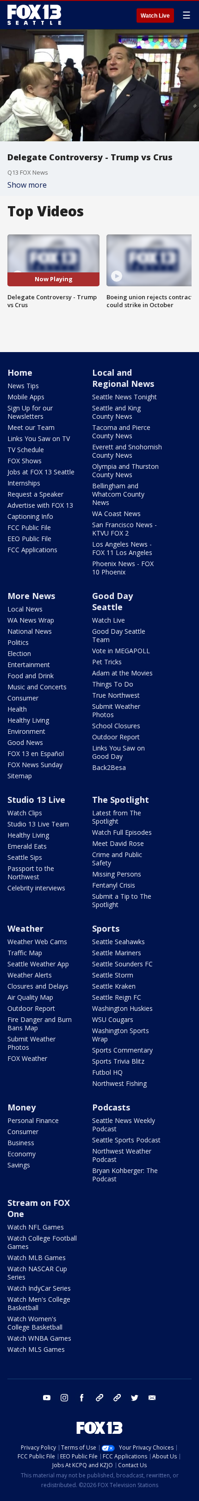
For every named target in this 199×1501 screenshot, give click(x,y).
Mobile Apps (25, 396)
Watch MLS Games (36, 1349)
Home (19, 372)
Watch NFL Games (35, 1227)
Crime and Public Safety (117, 858)
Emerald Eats (27, 846)
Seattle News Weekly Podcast (123, 1124)
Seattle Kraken (114, 986)
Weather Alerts (29, 975)
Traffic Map (24, 952)
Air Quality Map (30, 997)
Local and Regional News (123, 378)
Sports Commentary (122, 1050)
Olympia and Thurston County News (125, 470)
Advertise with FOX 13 (40, 505)
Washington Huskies (122, 1008)
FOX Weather (27, 1058)
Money (21, 1107)
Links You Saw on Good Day (118, 752)
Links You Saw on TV (38, 438)
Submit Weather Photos (116, 710)
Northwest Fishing (119, 1083)
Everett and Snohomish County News (127, 451)
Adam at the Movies (122, 673)
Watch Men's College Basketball (38, 1303)
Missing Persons (116, 874)
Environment (26, 731)
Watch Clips (24, 812)
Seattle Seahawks (118, 941)
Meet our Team (31, 427)
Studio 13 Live (36, 799)
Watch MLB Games (36, 1257)
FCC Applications (32, 549)
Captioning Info (30, 516)
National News (29, 631)
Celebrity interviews (36, 887)
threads (117, 1397)
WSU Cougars (112, 1019)
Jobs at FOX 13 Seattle (41, 471)
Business (20, 1142)
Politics (18, 642)
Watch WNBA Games (39, 1338)
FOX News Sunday (34, 764)
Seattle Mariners (116, 952)
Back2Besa (109, 767)
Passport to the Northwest (30, 872)
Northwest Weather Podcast (121, 1155)
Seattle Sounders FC (122, 963)
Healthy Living (28, 720)
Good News (25, 742)
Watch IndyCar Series (39, 1288)
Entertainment (28, 664)
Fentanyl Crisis (113, 885)
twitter (134, 1397)
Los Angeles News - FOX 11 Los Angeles (122, 548)
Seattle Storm (112, 975)
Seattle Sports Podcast (126, 1139)
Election (19, 653)
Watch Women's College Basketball (34, 1322)
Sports (105, 928)
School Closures (116, 725)
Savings (18, 1164)
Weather (25, 928)
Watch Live (155, 16)
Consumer (22, 698)
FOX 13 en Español (35, 753)
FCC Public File (29, 527)
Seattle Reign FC (116, 997)
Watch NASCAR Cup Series (37, 1272)
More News (31, 595)
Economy (21, 1153)
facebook (82, 1397)
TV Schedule (25, 449)
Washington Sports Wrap (120, 1034)
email (152, 1397)
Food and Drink (30, 675)
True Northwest (116, 695)
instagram (64, 1397)
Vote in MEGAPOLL (121, 650)
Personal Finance (33, 1120)
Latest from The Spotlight (116, 817)
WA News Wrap (30, 620)
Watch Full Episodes (122, 832)
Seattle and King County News (116, 412)
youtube (46, 1397)
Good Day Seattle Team (118, 635)
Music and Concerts (37, 686)
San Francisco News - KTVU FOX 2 (124, 528)
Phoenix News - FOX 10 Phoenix (123, 567)
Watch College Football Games (42, 1242)
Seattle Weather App (38, 963)
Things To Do (112, 684)
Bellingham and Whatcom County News (118, 494)
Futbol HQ (107, 1072)
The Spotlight (120, 799)
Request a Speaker (35, 494)
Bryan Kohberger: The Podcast (125, 1174)
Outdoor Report (116, 736)
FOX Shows (24, 460)
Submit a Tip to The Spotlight (121, 900)
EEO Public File (29, 538)
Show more (27, 185)
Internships (23, 483)
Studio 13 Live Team (38, 824)
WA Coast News (116, 513)
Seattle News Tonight (124, 396)
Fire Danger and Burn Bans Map (39, 1023)
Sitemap (19, 775)
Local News (25, 609)
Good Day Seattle (112, 601)
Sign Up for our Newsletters (30, 412)
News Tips (23, 385)
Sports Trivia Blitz (118, 1061)
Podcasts (111, 1107)
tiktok (99, 1397)
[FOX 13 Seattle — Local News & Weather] (34, 15)
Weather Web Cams (37, 941)
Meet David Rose (118, 843)
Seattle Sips (24, 857)
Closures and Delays (37, 986)
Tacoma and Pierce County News (121, 431)
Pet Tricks (107, 661)
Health (17, 709)
